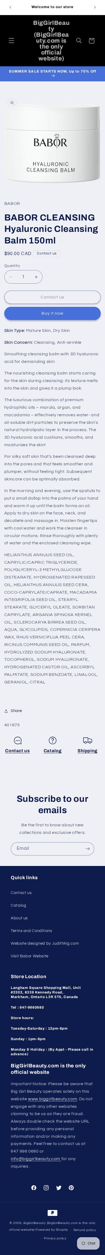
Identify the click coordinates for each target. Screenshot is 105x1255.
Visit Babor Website (29, 956)
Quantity (12, 266)
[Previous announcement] (10, 7)
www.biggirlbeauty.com (52, 1099)
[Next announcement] (95, 7)
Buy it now (52, 313)
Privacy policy (55, 1238)
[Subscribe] (88, 848)
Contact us (17, 750)
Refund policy (85, 1230)
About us (19, 918)
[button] (11, 41)
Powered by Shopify (52, 1230)
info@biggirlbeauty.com (36, 1159)
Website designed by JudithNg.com (45, 943)
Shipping (87, 750)
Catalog (53, 750)
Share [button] (16, 711)
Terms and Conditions (31, 931)
